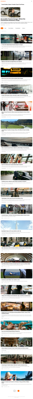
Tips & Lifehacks (10, 28)
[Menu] (31, 1)
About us (23, 28)
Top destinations (17, 28)
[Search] (31, 31)
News (5, 28)
